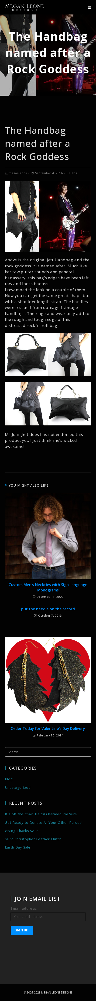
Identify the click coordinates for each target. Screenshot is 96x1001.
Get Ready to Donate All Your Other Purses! (43, 822)
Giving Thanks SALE (22, 830)
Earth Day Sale (18, 847)
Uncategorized (18, 787)
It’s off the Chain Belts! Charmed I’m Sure (41, 814)
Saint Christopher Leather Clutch (33, 839)
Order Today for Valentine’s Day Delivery (48, 728)
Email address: (24, 908)
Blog (74, 173)
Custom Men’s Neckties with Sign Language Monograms (48, 587)
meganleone (18, 173)
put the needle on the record (48, 609)
